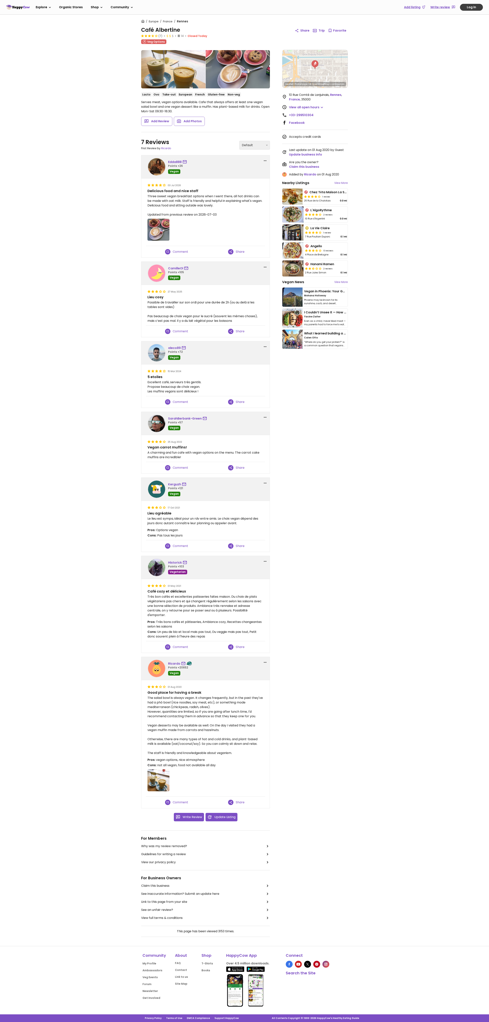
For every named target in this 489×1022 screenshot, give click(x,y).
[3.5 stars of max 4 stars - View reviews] (149, 35)
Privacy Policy (153, 1018)
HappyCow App (241, 955)
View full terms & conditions (162, 918)
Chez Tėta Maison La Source (331, 192)
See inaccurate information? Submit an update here (180, 894)
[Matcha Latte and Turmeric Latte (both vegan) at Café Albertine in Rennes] (173, 69)
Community (120, 7)
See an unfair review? (157, 910)
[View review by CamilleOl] (156, 273)
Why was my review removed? (164, 846)
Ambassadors (152, 970)
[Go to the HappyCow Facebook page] (289, 964)
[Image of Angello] (293, 250)
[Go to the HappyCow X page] (307, 964)
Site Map (181, 984)
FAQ (178, 963)
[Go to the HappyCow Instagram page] (325, 964)
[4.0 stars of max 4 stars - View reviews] (312, 196)
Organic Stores (71, 7)
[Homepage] (18, 7)
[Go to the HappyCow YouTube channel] (298, 964)
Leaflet (289, 84)
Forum (146, 984)
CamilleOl (175, 268)
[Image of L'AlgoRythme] (293, 214)
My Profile (149, 963)
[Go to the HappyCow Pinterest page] (316, 964)
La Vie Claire (320, 228)
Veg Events (150, 977)
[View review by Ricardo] (156, 668)
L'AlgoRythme (321, 210)
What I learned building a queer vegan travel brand (344, 333)
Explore (41, 7)
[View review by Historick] (156, 567)
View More (341, 183)
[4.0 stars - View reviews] (313, 232)
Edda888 (175, 162)
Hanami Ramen (322, 264)
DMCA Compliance (198, 1018)
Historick (175, 562)
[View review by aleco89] (156, 353)
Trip (322, 30)
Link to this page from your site (164, 902)
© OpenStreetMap (319, 84)
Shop (95, 7)
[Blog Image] (292, 297)
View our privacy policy (158, 862)
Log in (471, 7)
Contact (181, 970)
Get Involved (151, 998)
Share (304, 30)
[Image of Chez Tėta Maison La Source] (292, 196)
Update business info (305, 154)
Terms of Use (174, 1018)
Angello (316, 246)
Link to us (181, 977)
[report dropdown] (265, 160)
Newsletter (150, 991)
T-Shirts (207, 963)
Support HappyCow (227, 1018)
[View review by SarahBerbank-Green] (156, 423)
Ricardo (166, 148)
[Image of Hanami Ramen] (293, 268)
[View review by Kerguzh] (156, 489)
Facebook (297, 123)
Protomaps (301, 84)
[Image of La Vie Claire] (293, 232)
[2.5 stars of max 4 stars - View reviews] (313, 268)
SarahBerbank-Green (185, 418)
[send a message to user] (185, 162)
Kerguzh (174, 484)
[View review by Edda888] (156, 167)
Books (206, 970)
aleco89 (174, 348)
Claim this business (155, 885)
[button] (315, 64)
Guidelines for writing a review (163, 854)
